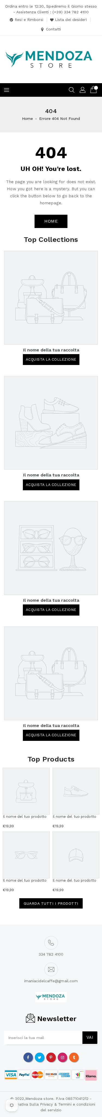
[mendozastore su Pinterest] (51, 1057)
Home (27, 118)
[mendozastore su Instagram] (62, 1057)
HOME (51, 221)
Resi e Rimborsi (29, 19)
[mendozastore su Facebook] (28, 1057)
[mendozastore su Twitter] (39, 1057)
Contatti (53, 29)
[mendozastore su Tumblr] (74, 1057)
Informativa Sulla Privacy (30, 1104)
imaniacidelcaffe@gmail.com (51, 981)
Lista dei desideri (71, 19)
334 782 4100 (51, 954)
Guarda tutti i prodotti (51, 903)
